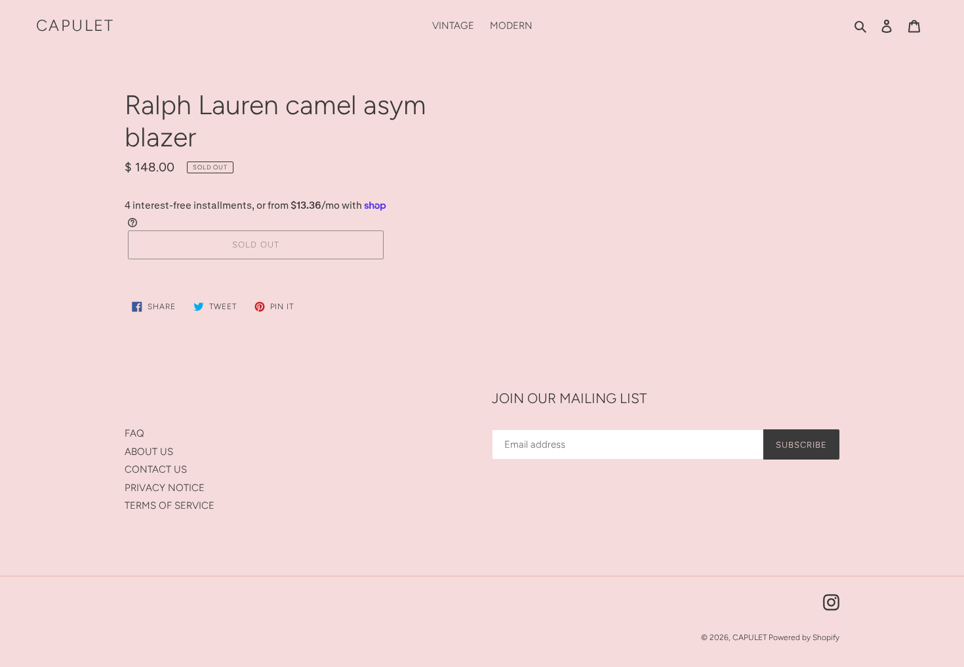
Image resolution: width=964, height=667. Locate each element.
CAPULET (75, 25)
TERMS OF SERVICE (169, 505)
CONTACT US (156, 469)
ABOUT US (149, 452)
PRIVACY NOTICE (165, 488)
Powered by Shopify (804, 637)
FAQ (134, 433)
